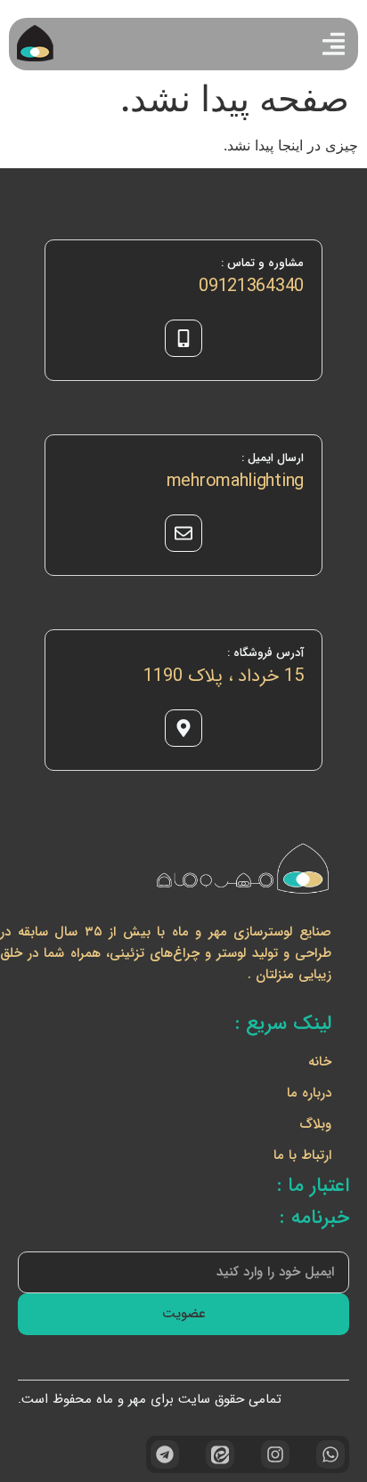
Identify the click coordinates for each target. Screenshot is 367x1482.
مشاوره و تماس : (262, 263)
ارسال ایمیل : (272, 458)
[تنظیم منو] (333, 44)
